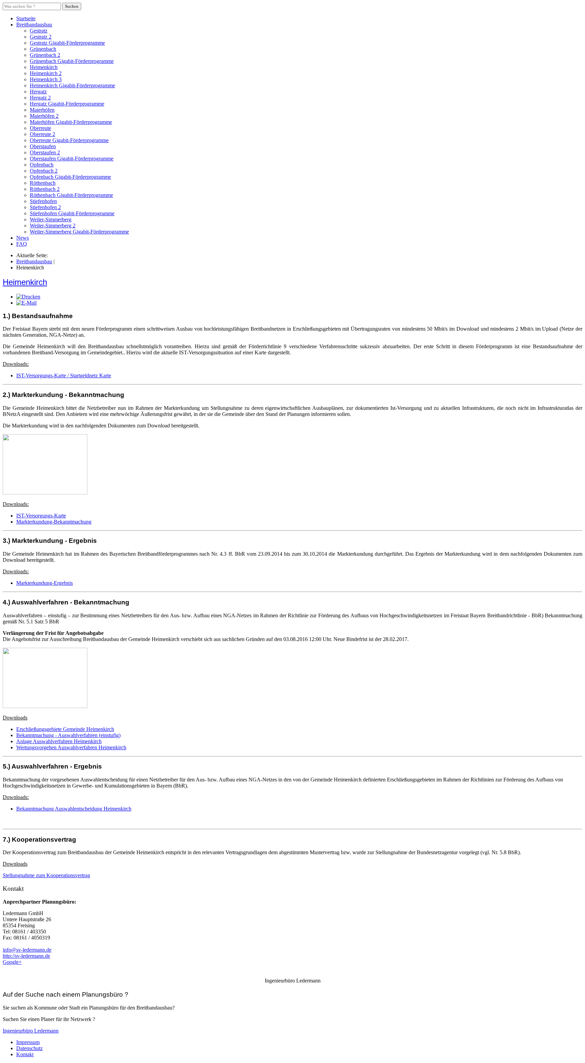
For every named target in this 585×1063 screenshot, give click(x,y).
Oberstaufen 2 (45, 152)
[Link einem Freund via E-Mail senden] (26, 303)
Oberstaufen (43, 146)
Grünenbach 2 (45, 55)
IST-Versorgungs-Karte (41, 515)
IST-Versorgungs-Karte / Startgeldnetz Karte (63, 375)
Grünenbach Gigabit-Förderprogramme (72, 61)
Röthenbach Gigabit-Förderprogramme (71, 195)
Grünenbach (43, 49)
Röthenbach (43, 183)
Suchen (72, 6)
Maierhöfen (42, 110)
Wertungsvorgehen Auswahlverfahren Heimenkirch (71, 747)
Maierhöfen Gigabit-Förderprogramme (71, 122)
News (22, 238)
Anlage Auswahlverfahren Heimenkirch (59, 741)
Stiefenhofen (43, 201)
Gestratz (38, 31)
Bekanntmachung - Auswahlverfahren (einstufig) (68, 735)
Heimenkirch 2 (46, 73)
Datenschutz (29, 1048)
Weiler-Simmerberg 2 (52, 225)
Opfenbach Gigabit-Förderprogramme (70, 177)
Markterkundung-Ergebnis (44, 583)
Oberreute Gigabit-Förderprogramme (69, 140)
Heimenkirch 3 (46, 79)
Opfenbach (41, 165)
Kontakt (25, 1054)
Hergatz (38, 91)
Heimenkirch (44, 67)
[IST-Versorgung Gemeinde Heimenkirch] (45, 492)
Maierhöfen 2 (44, 116)
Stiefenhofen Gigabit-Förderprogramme (72, 213)
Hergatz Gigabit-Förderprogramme (67, 104)
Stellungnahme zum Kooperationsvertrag (46, 875)
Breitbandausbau (34, 24)
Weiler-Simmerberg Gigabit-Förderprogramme (79, 232)
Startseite (26, 18)
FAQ (21, 244)
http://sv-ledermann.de (26, 956)
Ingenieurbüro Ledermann (31, 1031)
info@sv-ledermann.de (27, 950)
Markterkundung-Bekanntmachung (53, 522)
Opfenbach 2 (44, 171)
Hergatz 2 (40, 98)
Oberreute (40, 128)
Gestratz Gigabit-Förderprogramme (67, 43)
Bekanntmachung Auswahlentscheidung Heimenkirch (73, 809)
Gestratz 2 (40, 37)
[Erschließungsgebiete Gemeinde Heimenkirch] (45, 706)
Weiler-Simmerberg (50, 219)
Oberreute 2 (42, 134)
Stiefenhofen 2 (45, 207)
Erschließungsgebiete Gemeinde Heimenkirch (65, 729)
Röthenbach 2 (45, 189)
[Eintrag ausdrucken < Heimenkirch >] (28, 297)
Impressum (28, 1042)
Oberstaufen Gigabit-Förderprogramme (71, 158)
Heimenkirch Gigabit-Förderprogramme (72, 85)
